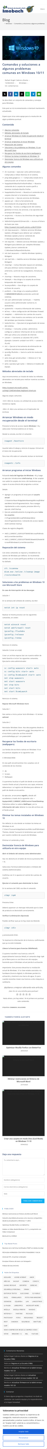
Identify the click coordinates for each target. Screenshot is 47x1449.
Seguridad (26, 1322)
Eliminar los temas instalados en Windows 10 (22, 156)
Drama (26, 1289)
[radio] (17, 994)
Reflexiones (28, 1318)
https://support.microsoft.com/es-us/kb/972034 (23, 227)
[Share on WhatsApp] (27, 94)
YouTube (34, 1334)
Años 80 (7, 1281)
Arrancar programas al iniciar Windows (20, 142)
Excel (6, 1297)
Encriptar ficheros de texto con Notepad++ (16, 1261)
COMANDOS (13, 1007)
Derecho (33, 1285)
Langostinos (37, 1301)
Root (6, 1322)
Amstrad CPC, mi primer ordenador (14, 1257)
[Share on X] (4, 94)
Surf (5, 1326)
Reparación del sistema (14, 145)
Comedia (26, 1281)
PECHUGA (29, 1314)
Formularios (16, 1297)
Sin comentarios (11, 86)
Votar (6, 1334)
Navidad (32, 1310)
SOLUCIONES (22, 1007)
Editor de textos (10, 1293)
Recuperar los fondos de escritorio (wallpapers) (23, 153)
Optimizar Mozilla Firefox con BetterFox (23, 1047)
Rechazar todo (23, 1444)
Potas (18, 1318)
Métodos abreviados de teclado (17, 133)
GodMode (7, 1301)
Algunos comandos (12, 130)
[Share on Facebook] (10, 94)
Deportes (23, 1285)
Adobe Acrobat (20, 1277)
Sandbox (14, 1322)
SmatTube (37, 1322)
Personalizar (23, 1438)
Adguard (7, 1277)
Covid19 (36, 1281)
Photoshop (8, 1318)
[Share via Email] (39, 94)
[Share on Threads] (22, 94)
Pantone (19, 1314)
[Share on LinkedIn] (16, 94)
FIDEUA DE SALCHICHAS (10, 1266)
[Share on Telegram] (33, 94)
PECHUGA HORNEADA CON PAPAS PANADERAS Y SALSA (21, 1252)
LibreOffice (18, 1306)
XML (26, 1334)
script (27, 730)
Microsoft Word (32, 1306)
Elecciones (24, 1293)
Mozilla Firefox (19, 1310)
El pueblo (36, 1293)
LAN (27, 1301)
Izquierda (18, 1301)
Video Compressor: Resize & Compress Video (20, 1330)
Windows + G (17, 1334)
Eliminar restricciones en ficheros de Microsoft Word (23, 1080)
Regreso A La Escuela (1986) (22, 1363)
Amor (32, 1277)
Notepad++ (8, 1314)
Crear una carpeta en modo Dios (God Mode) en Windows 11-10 (23, 1139)
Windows (22, 83)
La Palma (7, 1306)
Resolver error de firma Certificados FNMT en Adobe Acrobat (22, 1248)
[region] (23, 1428)
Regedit (40, 1318)
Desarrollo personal (12, 1289)
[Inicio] (3, 24)
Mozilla (7, 1310)
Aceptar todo (23, 1431)
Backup (16, 1281)
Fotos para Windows (33, 1297)
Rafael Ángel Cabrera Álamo (16, 80)
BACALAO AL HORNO (9, 1236)
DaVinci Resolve (10, 1285)
